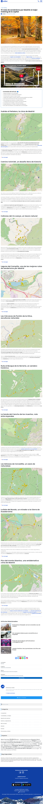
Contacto (17, 778)
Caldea (11, 741)
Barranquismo (3, 741)
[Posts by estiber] (2, 686)
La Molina (37, 742)
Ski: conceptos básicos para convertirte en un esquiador (25, 633)
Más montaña (4, 723)
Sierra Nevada (27, 748)
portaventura (28, 747)
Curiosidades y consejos (6, 715)
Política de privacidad (11, 794)
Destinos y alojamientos (6, 720)
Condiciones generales (28, 794)
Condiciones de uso (37, 794)
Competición (3, 713)
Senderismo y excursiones (6, 667)
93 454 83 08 (22, 792)
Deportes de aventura (5, 718)
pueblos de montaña (36, 613)
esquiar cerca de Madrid (15, 57)
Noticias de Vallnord (29, 744)
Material (2, 726)
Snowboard (34, 748)
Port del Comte (35, 747)
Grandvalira (17, 742)
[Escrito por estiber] (1, 13)
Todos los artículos (11, 693)
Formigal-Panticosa (7, 742)
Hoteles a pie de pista (26, 742)
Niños (24, 744)
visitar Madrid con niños (20, 53)
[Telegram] (25, 658)
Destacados (26, 741)
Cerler (21, 741)
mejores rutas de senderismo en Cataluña (19, 610)
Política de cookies (19, 794)
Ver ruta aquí (5, 157)
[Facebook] (16, 658)
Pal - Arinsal (4, 745)
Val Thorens (13, 749)
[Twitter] (18, 658)
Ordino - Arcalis (37, 744)
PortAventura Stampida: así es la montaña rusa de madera (26, 625)
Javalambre (32, 742)
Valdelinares (9, 749)
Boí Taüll (7, 741)
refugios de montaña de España (29, 612)
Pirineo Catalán (12, 747)
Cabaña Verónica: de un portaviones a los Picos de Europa (26, 649)
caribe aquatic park (16, 741)
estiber (4, 13)
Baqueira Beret (35, 739)
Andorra (13, 739)
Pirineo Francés (21, 747)
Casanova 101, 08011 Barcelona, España (21, 790)
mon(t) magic (17, 744)
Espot (30, 741)
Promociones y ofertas (5, 731)
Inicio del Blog (21, 677)
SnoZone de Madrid (36, 58)
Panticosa (10, 745)
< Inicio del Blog (4, 7)
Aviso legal (4, 794)
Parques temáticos (19, 745)
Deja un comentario (22, 697)
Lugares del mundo (6, 744)
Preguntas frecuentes (23, 778)
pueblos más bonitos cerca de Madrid (29, 449)
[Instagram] (27, 658)
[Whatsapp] (23, 658)
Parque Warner (30, 745)
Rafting (4, 748)
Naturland (21, 744)
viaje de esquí (29, 57)
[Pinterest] (20, 658)
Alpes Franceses (5, 739)
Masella (12, 744)
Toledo (5, 749)
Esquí (34, 741)
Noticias (2, 663)
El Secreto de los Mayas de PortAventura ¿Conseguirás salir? (23, 641)
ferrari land (38, 741)
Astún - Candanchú (21, 739)
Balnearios (28, 739)
